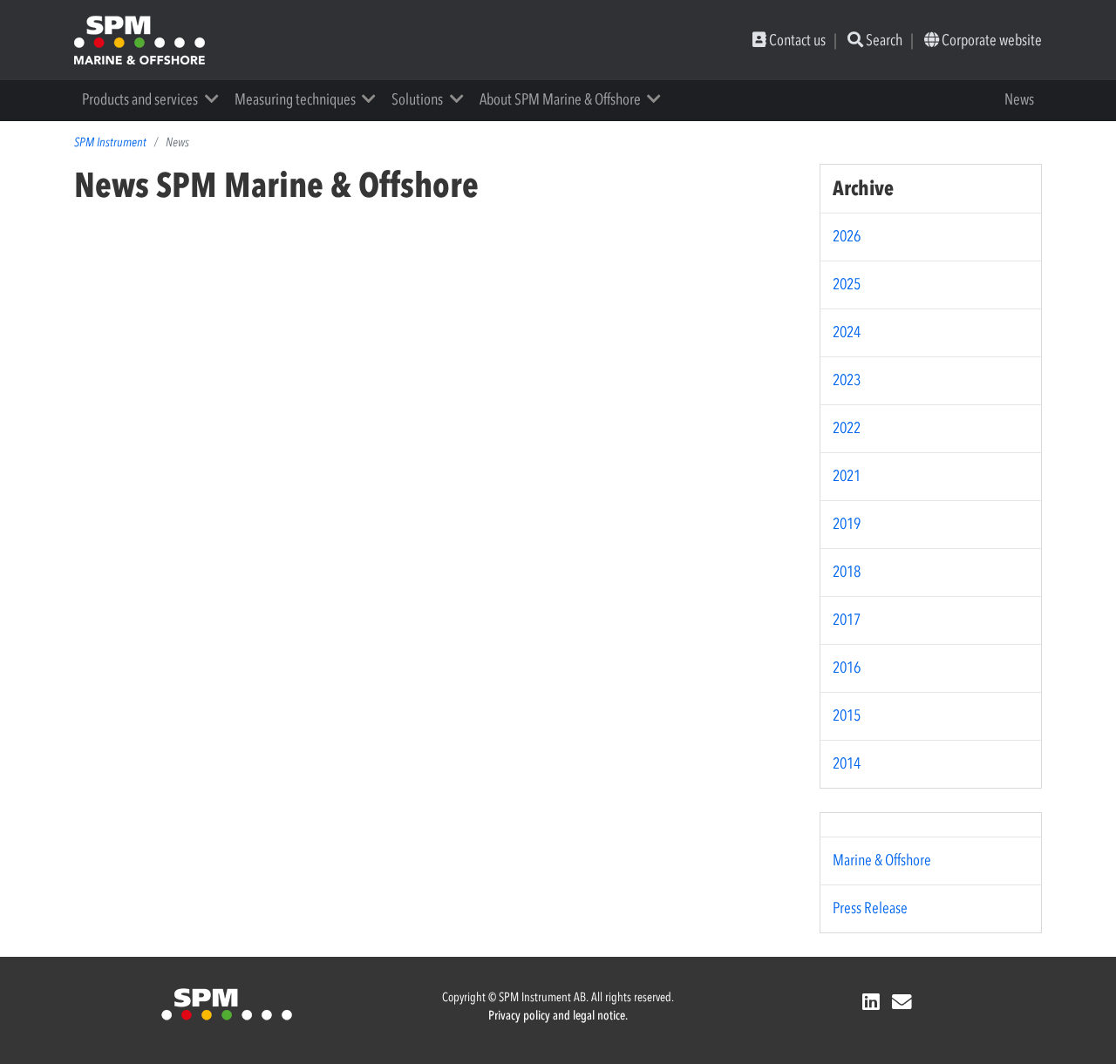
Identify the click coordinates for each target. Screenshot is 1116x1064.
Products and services (140, 99)
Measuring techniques (295, 99)
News (1019, 99)
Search (882, 40)
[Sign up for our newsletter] (904, 1002)
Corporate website (990, 40)
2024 (847, 332)
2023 (847, 380)
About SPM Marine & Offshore (560, 99)
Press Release (870, 908)
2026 (847, 236)
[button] (217, 99)
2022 (847, 427)
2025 (847, 284)
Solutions (417, 99)
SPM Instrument (110, 142)
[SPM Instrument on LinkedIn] (873, 1002)
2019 (847, 523)
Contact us (796, 40)
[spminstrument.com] (226, 1003)
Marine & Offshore (882, 860)
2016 (847, 667)
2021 (847, 475)
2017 (847, 619)
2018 (847, 571)
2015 (847, 715)
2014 (847, 763)
